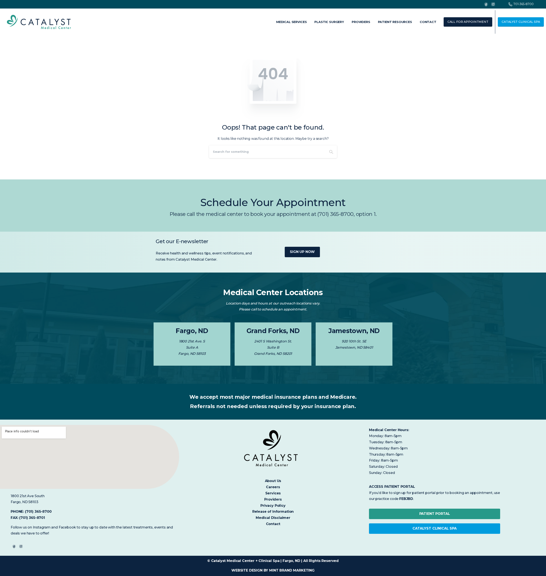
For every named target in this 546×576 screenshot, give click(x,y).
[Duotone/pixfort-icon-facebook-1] (14, 546)
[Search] (331, 151)
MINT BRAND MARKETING (292, 570)
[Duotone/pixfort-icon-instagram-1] (20, 546)
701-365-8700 (523, 4)
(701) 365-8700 (38, 512)
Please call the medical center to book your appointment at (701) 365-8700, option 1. (273, 214)
